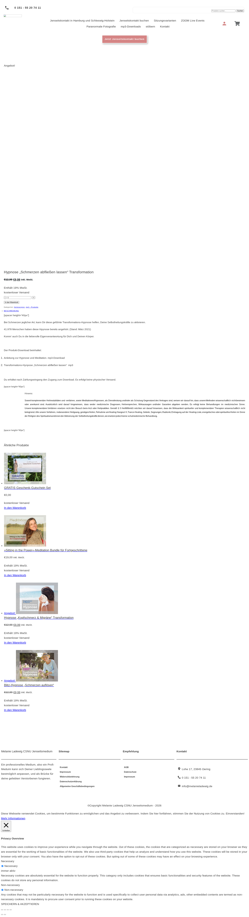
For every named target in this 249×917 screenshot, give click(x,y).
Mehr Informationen (13, 818)
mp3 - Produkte (32, 307)
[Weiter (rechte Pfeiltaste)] (5, 914)
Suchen (240, 11)
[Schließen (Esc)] (11, 909)
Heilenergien (19, 307)
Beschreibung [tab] (11, 311)
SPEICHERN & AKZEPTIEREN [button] (20, 903)
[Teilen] (8, 909)
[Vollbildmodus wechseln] (5, 909)
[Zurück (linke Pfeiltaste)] (2, 914)
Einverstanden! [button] (235, 813)
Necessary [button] (7, 861)
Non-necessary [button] (10, 884)
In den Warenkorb (11, 302)
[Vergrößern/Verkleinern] (2, 909)
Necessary (11, 865)
